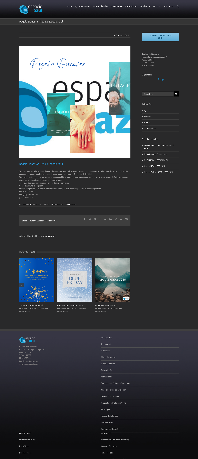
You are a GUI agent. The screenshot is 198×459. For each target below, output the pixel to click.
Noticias (147, 122)
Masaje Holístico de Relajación (113, 390)
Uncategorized (58, 204)
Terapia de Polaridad (109, 416)
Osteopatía (105, 350)
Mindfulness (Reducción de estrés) (115, 440)
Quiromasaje (106, 344)
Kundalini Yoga (25, 453)
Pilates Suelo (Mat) (27, 440)
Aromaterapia (106, 377)
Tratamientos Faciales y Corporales (115, 383)
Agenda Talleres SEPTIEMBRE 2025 (158, 172)
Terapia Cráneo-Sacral (110, 396)
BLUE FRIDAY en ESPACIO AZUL (70, 305)
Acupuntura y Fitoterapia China (113, 403)
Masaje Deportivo (108, 357)
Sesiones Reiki (107, 422)
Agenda (147, 110)
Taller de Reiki (107, 453)
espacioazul (26, 204)
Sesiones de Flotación (110, 429)
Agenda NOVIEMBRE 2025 (106, 305)
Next (127, 35)
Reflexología (106, 370)
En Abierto (148, 116)
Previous (119, 35)
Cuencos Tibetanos (109, 446)
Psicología (105, 409)
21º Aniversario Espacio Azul (31, 305)
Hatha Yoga (24, 446)
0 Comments (71, 204)
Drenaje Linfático (108, 363)
